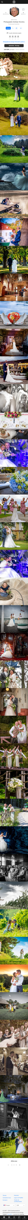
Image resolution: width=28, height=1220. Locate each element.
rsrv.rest (10, 1214)
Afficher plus (14, 1161)
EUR (18, 1205)
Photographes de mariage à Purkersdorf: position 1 (14, 41)
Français (8, 1205)
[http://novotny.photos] (21, 28)
